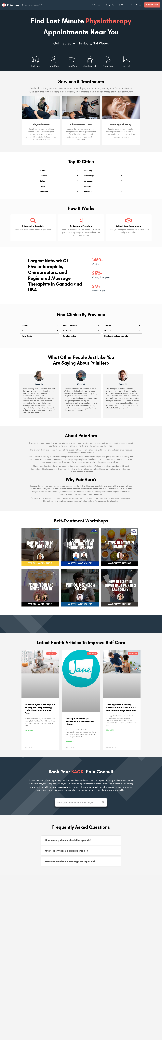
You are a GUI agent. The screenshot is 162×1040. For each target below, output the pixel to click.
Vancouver (88, 181)
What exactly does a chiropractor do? (66, 850)
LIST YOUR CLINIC (152, 5)
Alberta (107, 325)
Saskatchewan (69, 331)
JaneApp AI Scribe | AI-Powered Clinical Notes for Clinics (80, 721)
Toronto (43, 170)
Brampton (88, 186)
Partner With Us (136, 5)
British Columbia (70, 325)
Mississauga (89, 176)
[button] (59, 170)
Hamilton (87, 191)
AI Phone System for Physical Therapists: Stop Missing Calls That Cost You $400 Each (40, 709)
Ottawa (43, 186)
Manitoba (108, 331)
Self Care (122, 5)
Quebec (25, 331)
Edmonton (44, 191)
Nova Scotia (27, 336)
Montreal (43, 176)
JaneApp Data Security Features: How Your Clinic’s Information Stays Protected (121, 707)
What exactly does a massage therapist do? (70, 861)
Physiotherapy (96, 5)
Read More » (29, 730)
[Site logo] (11, 5)
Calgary (43, 181)
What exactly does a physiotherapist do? (68, 840)
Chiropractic (110, 5)
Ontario (25, 325)
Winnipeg (88, 170)
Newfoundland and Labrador (116, 336)
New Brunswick (69, 336)
